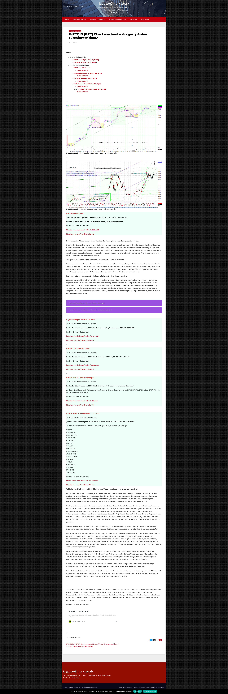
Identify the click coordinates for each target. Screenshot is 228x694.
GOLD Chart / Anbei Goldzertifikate (80, 647)
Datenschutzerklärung (117, 19)
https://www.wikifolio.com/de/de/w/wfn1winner (82, 336)
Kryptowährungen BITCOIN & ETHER (87, 73)
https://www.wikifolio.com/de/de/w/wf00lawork (82, 365)
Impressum (145, 19)
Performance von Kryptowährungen (87, 84)
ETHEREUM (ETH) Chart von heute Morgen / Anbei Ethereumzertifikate (92, 644)
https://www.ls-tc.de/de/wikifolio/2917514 (80, 485)
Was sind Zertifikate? (97, 19)
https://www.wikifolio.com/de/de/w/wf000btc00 (82, 230)
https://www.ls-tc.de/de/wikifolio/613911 (80, 234)
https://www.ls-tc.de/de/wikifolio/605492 (80, 369)
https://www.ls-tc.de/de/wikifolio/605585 (80, 340)
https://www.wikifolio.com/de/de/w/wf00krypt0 (82, 401)
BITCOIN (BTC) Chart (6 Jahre (84, 62)
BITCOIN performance (81, 68)
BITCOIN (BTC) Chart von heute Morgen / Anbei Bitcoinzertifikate (108, 36)
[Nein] (226, 691)
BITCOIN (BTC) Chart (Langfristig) (86, 60)
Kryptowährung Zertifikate (75, 31)
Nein (139, 691)
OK (135, 691)
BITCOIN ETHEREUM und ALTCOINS (92, 89)
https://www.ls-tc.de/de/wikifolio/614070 (80, 405)
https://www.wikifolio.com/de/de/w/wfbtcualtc (82, 481)
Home (67, 19)
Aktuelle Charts (82, 70)
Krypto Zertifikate (79, 19)
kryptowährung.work (114, 3)
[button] (164, 19)
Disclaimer (133, 19)
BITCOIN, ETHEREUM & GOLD (85, 78)
